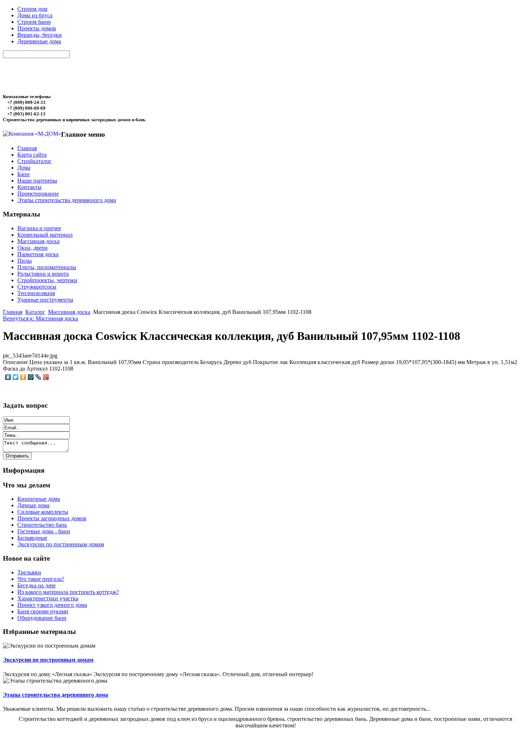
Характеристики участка (47, 598)
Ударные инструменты (45, 300)
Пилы (24, 261)
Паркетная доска (38, 254)
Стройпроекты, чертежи (47, 280)
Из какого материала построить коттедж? (68, 592)
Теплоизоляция (36, 293)
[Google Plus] (46, 377)
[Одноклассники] (23, 377)
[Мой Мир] (31, 377)
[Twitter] (16, 377)
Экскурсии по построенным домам (48, 660)
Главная (12, 312)
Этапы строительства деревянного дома (55, 695)
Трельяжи (29, 572)
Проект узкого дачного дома (52, 605)
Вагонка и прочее (39, 228)
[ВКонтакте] (8, 377)
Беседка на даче (36, 585)
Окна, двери (32, 248)
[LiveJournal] (38, 377)
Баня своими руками (42, 611)
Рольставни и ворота (43, 274)
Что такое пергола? (40, 579)
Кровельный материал (45, 235)
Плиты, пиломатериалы (46, 267)
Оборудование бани (41, 618)
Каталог (35, 312)
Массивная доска (38, 241)
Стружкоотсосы (36, 287)
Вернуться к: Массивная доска (40, 318)
